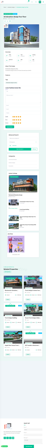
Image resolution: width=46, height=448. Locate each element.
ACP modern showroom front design (32, 345)
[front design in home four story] (14, 202)
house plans (11, 165)
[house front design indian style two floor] (14, 218)
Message (25, 437)
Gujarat (27, 347)
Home (5, 7)
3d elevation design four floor (11, 82)
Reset (34, 149)
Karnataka (22, 227)
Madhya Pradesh (12, 196)
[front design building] (14, 210)
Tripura (21, 219)
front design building (24, 209)
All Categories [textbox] (12, 142)
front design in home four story (27, 201)
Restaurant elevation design (15, 195)
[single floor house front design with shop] (14, 226)
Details (8, 299)
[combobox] (23, 142)
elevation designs (11, 7)
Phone (25, 432)
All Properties (7, 271)
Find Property (19, 149)
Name (25, 427)
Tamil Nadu (22, 203)
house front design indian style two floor (28, 217)
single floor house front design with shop (28, 225)
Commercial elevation (13, 159)
